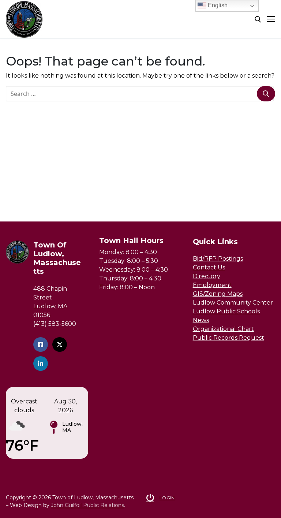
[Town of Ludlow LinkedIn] (40, 363)
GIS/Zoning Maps (218, 293)
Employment (212, 285)
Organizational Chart (223, 328)
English (217, 5)
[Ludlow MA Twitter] (59, 344)
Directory (206, 276)
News (201, 320)
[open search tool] (258, 19)
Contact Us (209, 267)
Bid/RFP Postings (218, 258)
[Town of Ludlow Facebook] (40, 344)
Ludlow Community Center (233, 302)
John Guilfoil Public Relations (87, 505)
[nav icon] (271, 19)
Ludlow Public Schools (226, 311)
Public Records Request (228, 337)
